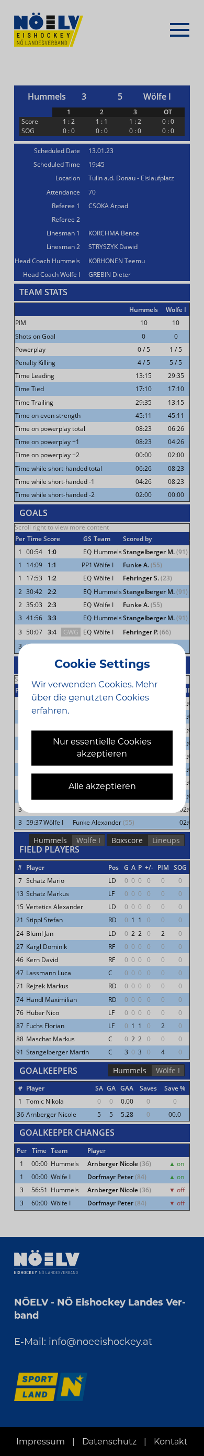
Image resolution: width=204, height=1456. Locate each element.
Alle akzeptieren (102, 786)
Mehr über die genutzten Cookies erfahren (94, 697)
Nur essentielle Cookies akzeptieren (102, 748)
